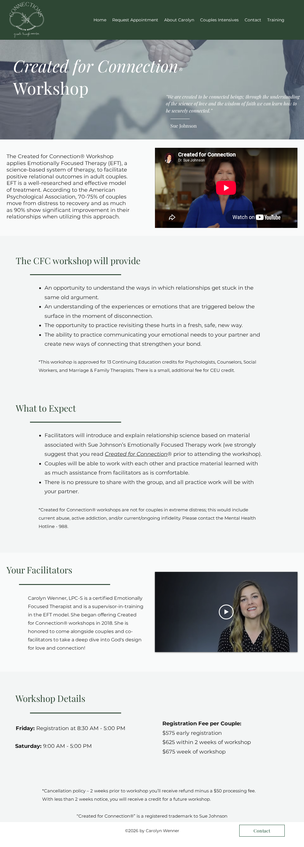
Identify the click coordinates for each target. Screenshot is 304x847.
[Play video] (226, 612)
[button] (275, 19)
